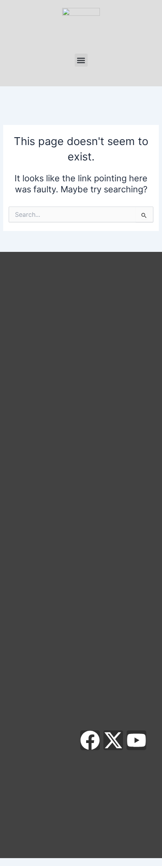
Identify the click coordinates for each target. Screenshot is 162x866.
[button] (81, 60)
